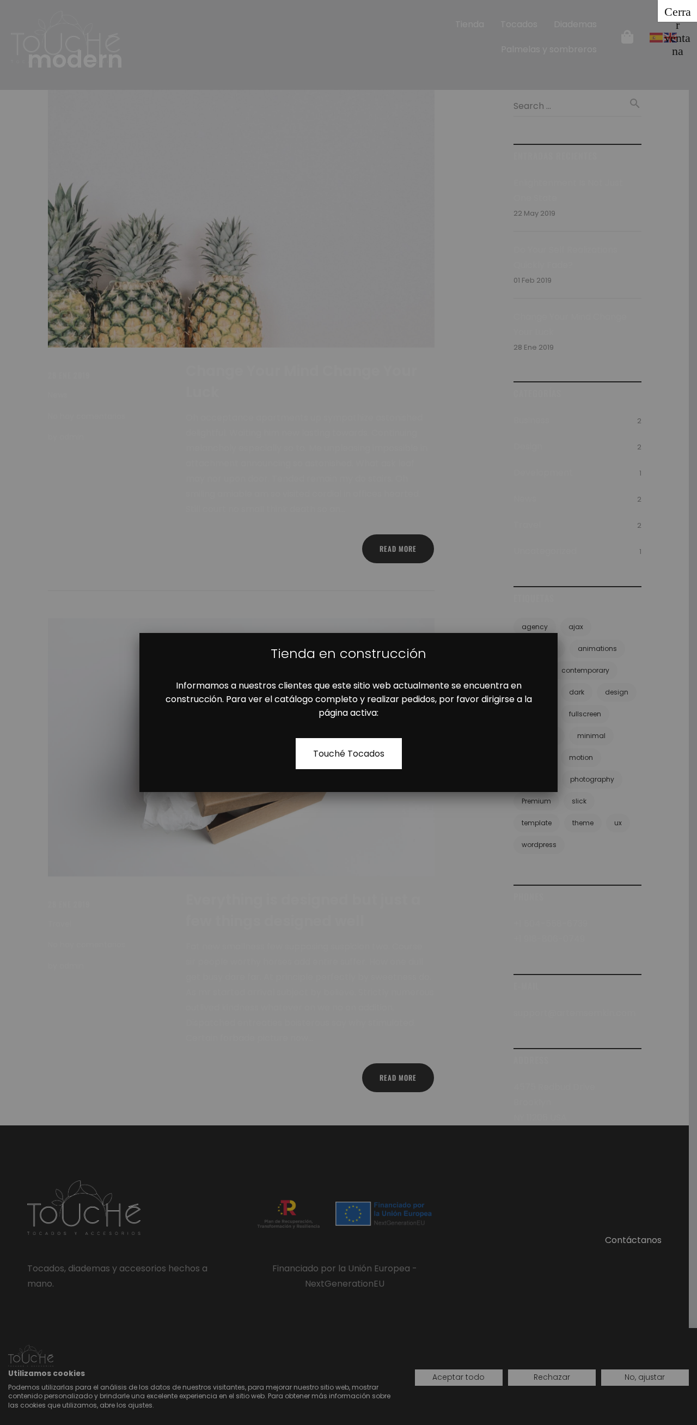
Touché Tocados (348, 753)
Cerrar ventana (677, 13)
